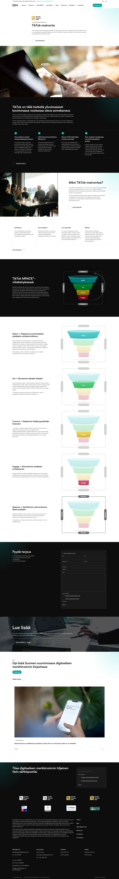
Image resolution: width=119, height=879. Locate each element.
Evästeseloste (36, 877)
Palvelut (79, 819)
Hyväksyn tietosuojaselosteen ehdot (72, 595)
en (106, 1)
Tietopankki (80, 834)
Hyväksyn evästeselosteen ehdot (72, 598)
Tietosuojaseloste (28, 877)
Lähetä (64, 604)
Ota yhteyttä (80, 837)
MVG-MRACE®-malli (82, 827)
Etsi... (103, 1)
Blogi (78, 823)
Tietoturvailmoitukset (44, 877)
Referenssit (79, 830)
